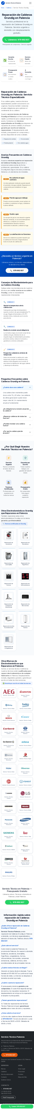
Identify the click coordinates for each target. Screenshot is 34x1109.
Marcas (3, 1069)
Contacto (4, 1077)
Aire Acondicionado (7, 1074)
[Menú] (30, 3)
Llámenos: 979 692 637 (18, 40)
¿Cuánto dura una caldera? (13, 387)
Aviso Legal (21, 1069)
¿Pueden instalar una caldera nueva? (14, 424)
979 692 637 (18, 270)
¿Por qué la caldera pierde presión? (13, 432)
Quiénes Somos (6, 1080)
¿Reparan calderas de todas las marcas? (15, 417)
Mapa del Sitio (22, 1077)
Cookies (20, 1074)
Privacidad (21, 1071)
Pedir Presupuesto (8, 1097)
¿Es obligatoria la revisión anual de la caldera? (16, 410)
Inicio (2, 8)
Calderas (9, 8)
